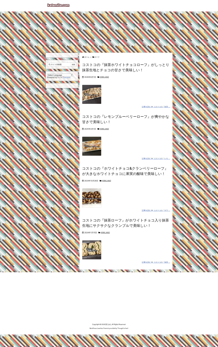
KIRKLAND (104, 77)
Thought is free (123, 328)
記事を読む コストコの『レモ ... (156, 158)
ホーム (86, 57)
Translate (66, 77)
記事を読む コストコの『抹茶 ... (156, 107)
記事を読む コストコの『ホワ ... (156, 210)
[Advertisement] (109, 30)
